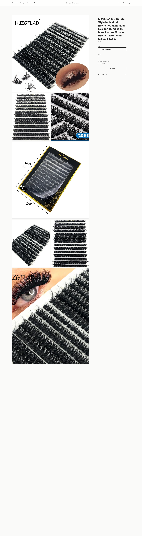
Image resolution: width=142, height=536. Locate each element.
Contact (36, 3)
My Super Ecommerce (72, 3)
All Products (29, 3)
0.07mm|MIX (101, 63)
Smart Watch (15, 3)
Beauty (22, 3)
